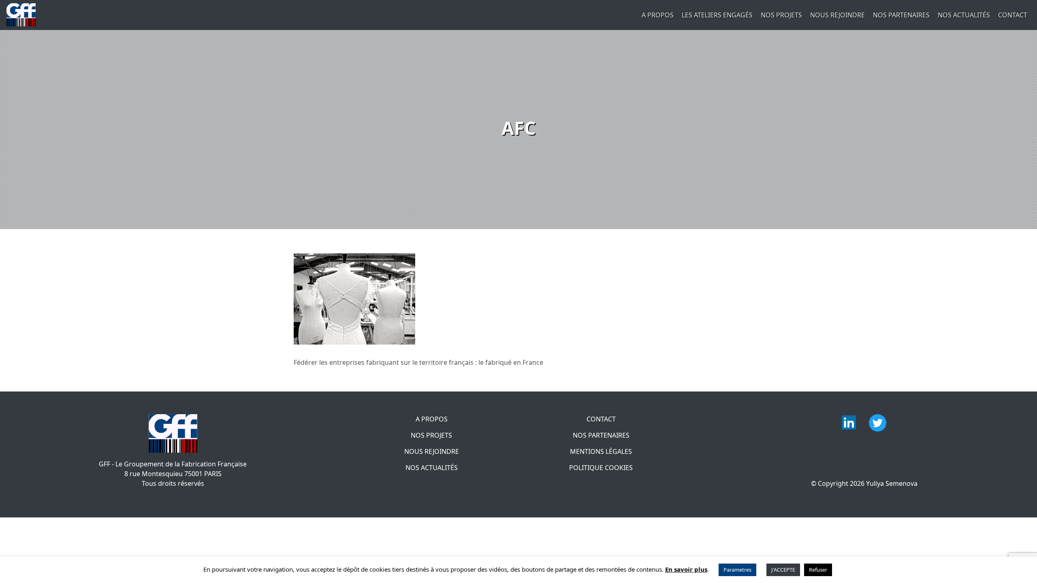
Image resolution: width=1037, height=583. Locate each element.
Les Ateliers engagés (717, 15)
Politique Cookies (601, 467)
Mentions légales (601, 451)
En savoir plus (686, 569)
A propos (658, 15)
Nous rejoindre (837, 15)
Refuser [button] (818, 569)
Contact (1012, 15)
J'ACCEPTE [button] (783, 569)
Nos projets (781, 15)
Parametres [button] (737, 569)
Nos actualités (964, 15)
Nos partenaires (901, 15)
